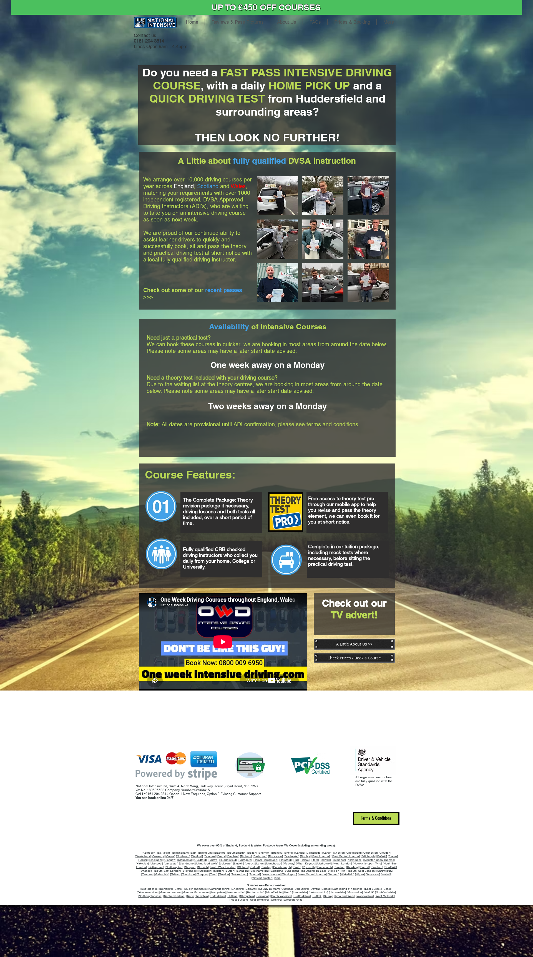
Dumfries (232, 856)
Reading (352, 867)
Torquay (202, 874)
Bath (193, 852)
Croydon (384, 852)
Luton (260, 863)
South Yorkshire (281, 896)
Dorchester (291, 856)
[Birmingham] (180, 852)
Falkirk (143, 860)
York (277, 878)
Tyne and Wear (344, 896)
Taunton (147, 874)
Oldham (243, 867)
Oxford (254, 867)
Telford (175, 874)
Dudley (305, 856)
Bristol (289, 852)
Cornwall (251, 889)
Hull (295, 860)
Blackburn (205, 852)
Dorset (325, 889)
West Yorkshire (259, 899)
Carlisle (299, 852)
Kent (287, 892)
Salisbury (276, 871)
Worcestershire (293, 899)
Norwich (203, 867)
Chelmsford (353, 852)
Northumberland (174, 896)
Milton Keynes (306, 863)
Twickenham (239, 874)
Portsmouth (324, 867)
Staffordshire (302, 896)
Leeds (250, 863)
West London (271, 874)
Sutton (230, 871)
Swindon (242, 871)
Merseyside (355, 892)
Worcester (372, 874)
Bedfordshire (149, 889)
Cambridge (314, 852)
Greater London (170, 892)
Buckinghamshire (196, 889)
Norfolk (368, 892)
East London (320, 856)
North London (342, 863)
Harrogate (244, 860)
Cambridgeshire (219, 889)
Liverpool (156, 863)
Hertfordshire (255, 892)
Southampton (259, 871)
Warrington (289, 874)
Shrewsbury (384, 871)
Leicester (226, 863)
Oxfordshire (217, 896)
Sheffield (390, 867)
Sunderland (292, 871)
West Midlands (385, 896)
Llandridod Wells (206, 863)
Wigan (360, 874)
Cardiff (327, 852)
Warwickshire (365, 896)
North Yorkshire (385, 892)
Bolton (252, 852)
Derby (221, 856)
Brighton (264, 852)
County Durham (269, 889)
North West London (222, 867)
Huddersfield (228, 860)
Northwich (183, 856)
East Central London (345, 856)
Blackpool (155, 860)
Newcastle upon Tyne (367, 863)
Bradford (219, 852)
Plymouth (309, 867)
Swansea (146, 871)
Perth (296, 867)
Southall (255, 874)
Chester (339, 852)
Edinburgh (368, 856)
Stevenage (190, 871)
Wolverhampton (262, 878)
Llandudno (187, 863)
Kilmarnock (354, 860)
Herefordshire (236, 892)
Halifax (305, 860)
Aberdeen (149, 852)
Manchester (273, 863)
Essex (387, 889)
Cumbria (286, 889)
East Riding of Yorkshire (347, 889)
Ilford (315, 860)
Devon (315, 889)
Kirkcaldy (142, 863)
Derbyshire (301, 889)
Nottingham (156, 867)
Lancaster (171, 863)
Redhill (364, 867)
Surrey (328, 896)
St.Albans (164, 852)
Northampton (174, 867)
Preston (340, 867)
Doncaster (275, 856)
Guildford (200, 860)
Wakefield (347, 874)
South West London (362, 871)
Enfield (381, 856)
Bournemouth (236, 852)
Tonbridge (188, 874)
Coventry (158, 856)
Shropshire (247, 896)
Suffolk (317, 896)
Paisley (266, 867)
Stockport (205, 871)
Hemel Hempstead (265, 860)
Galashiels (162, 874)
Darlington (259, 856)
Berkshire (166, 889)
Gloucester (185, 860)
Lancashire (300, 892)
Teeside (224, 874)
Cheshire (237, 889)
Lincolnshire (337, 892)
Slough (218, 871)
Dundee (210, 856)
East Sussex (373, 889)
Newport (190, 867)
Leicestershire (318, 892)
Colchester (370, 852)
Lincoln (238, 863)
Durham (246, 856)
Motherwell (324, 863)
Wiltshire (276, 899)
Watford (333, 874)
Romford (376, 867)
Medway (289, 863)
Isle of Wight (274, 892)
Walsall (386, 874)
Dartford (197, 856)
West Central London (312, 874)
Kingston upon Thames (379, 860)
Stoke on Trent (337, 871)
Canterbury (143, 856)
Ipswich (325, 860)
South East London (167, 871)
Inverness (339, 860)
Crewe (170, 856)
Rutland (233, 896)
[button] (277, 195)
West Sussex (238, 899)
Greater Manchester (196, 892)
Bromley (277, 852)
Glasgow (169, 860)
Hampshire (218, 892)
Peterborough (282, 867)
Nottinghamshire (197, 896)
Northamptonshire (150, 896)
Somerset (263, 896)
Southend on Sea (313, 871)
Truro (213, 874)
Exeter (393, 856)
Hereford (285, 860)
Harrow (212, 860)
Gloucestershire (148, 892)
